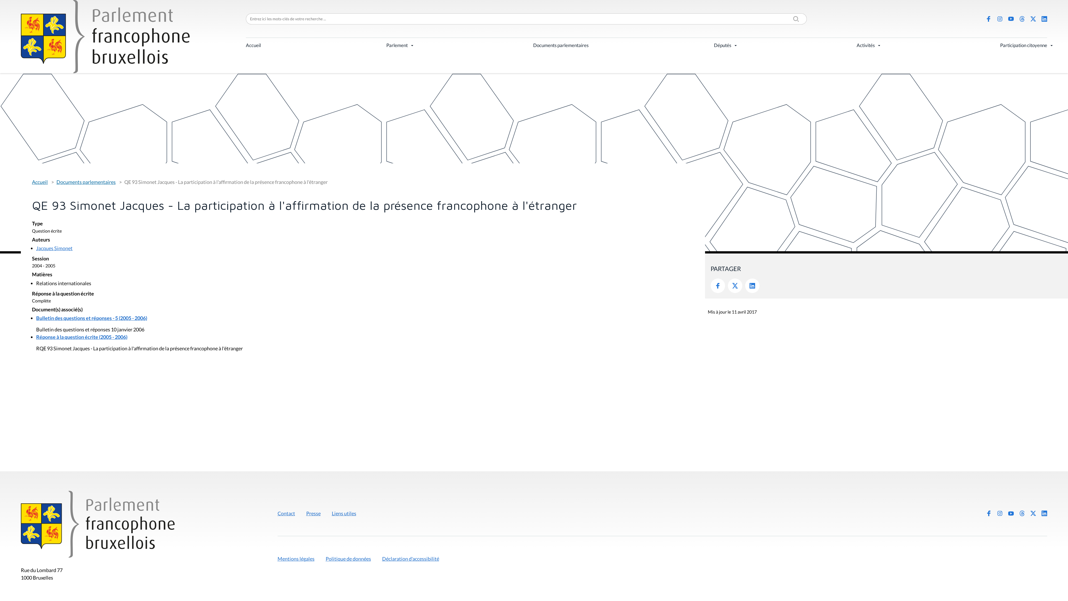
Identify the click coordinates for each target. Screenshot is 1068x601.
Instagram (1000, 19)
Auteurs (41, 240)
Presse (313, 513)
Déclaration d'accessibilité (410, 559)
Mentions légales (296, 559)
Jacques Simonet (54, 248)
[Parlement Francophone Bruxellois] (105, 36)
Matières (42, 274)
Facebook (989, 19)
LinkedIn (1044, 19)
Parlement (397, 45)
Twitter (735, 286)
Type (37, 223)
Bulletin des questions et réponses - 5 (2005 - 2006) (91, 318)
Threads (1022, 19)
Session (40, 259)
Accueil (253, 45)
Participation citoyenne (1023, 45)
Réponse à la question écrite (63, 294)
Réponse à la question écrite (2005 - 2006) (81, 337)
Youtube (1011, 19)
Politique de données (348, 559)
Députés (722, 45)
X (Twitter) (1033, 19)
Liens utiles (344, 513)
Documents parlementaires (561, 45)
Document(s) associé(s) (57, 309)
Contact (286, 513)
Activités (866, 45)
